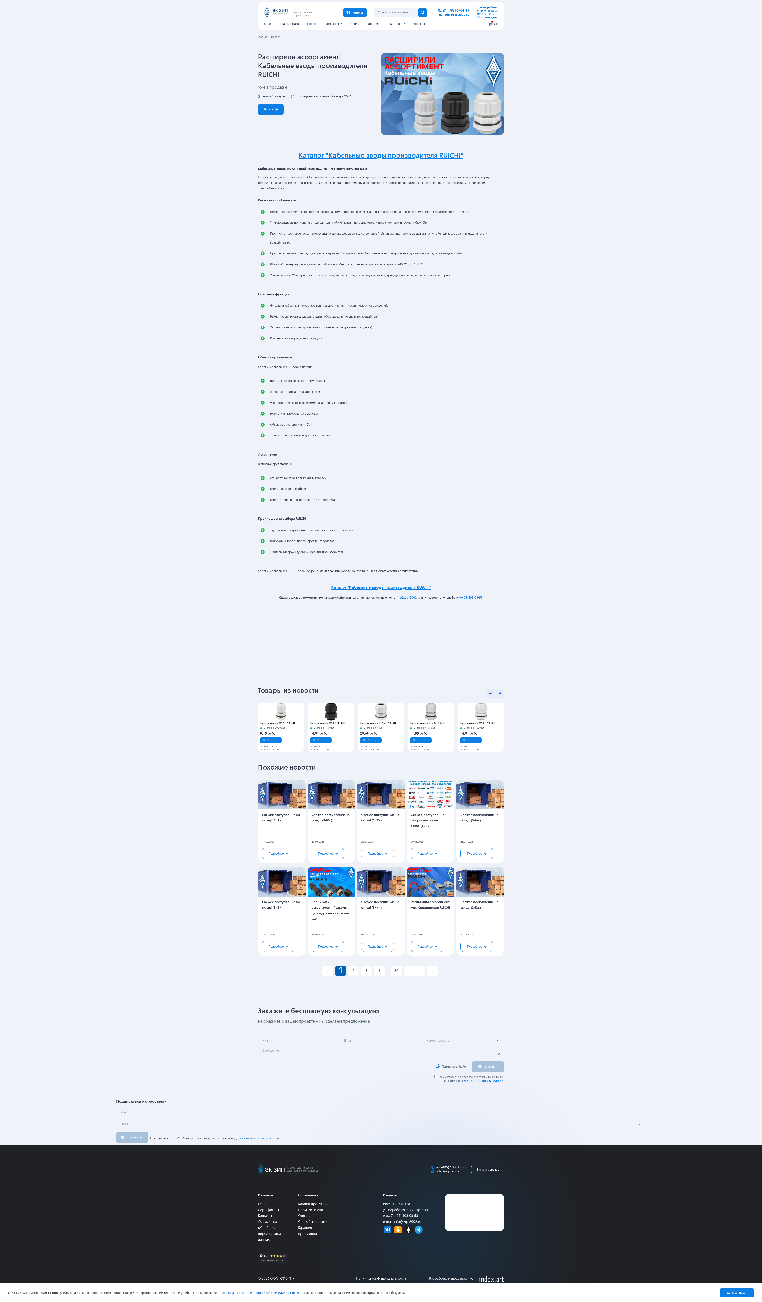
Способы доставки (312, 1222)
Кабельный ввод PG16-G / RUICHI (378, 723)
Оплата (304, 1216)
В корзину (273, 740)
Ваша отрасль (290, 23)
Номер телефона (438, 1040)
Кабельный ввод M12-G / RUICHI (277, 723)
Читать (268, 109)
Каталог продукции (313, 1204)
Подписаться (135, 1137)
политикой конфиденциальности (483, 1081)
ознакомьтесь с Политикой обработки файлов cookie (260, 1293)
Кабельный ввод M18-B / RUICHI (327, 723)
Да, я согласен (737, 1292)
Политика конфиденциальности (381, 1278)
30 (396, 971)
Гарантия (373, 23)
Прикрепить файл (454, 1066)
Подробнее (276, 853)
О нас (262, 1204)
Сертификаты (268, 1210)
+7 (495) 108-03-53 (456, 10)
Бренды (354, 23)
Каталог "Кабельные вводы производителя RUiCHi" (381, 155)
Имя (265, 1040)
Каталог (269, 23)
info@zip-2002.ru (456, 14)
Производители (310, 1210)
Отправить (491, 1066)
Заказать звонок (488, 1169)
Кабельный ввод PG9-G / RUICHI (427, 723)
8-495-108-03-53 (471, 597)
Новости (312, 23)
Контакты (419, 23)
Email (347, 1040)
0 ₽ (496, 23)
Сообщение (270, 1050)
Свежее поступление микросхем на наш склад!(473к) (427, 820)
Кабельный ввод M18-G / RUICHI (477, 723)
